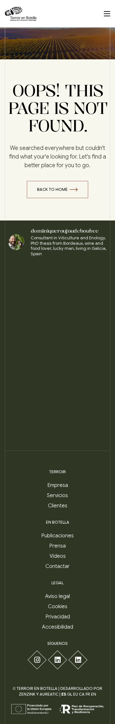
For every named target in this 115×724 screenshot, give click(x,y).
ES (63, 694)
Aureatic (49, 694)
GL (69, 694)
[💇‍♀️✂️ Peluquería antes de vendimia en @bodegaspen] (83, 337)
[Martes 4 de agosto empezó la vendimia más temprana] (83, 308)
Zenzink (27, 694)
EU (75, 694)
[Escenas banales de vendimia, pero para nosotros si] (32, 278)
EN (93, 694)
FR (88, 694)
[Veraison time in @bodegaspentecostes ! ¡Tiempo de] (83, 397)
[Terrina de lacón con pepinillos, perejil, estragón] (32, 337)
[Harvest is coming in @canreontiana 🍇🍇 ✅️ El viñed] (83, 278)
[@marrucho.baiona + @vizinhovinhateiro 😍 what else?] (32, 397)
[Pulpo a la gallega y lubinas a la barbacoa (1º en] (32, 367)
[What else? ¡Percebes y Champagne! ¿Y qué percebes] (83, 427)
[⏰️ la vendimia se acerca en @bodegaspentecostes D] (32, 308)
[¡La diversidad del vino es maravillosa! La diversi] (83, 367)
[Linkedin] (57, 659)
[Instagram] (36, 659)
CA (82, 694)
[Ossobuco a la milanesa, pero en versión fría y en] (32, 427)
